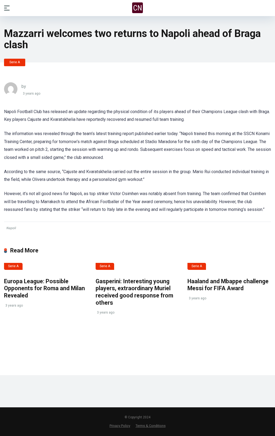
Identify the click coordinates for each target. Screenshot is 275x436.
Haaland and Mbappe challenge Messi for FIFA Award (228, 285)
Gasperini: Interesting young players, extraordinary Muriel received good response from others (134, 292)
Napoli (11, 228)
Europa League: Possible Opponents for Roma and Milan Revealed (44, 288)
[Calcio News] (137, 7)
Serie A (14, 62)
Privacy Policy (120, 426)
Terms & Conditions (151, 426)
